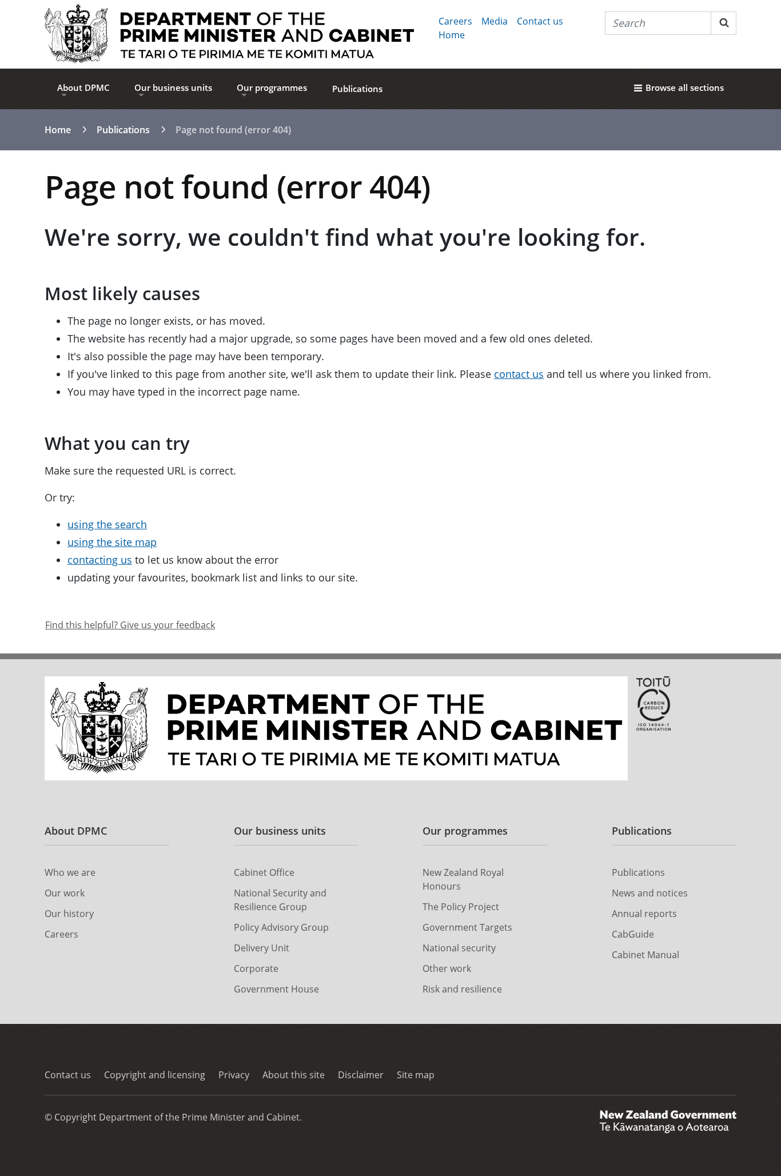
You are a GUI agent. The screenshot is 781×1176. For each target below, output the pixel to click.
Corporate (256, 968)
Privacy (233, 1075)
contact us (519, 374)
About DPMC (83, 87)
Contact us (540, 21)
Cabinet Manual (645, 954)
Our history (69, 913)
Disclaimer (361, 1075)
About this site (293, 1075)
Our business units (173, 87)
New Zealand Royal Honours (463, 879)
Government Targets (467, 927)
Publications (357, 88)
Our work (65, 893)
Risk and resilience (462, 989)
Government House (276, 989)
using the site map (112, 542)
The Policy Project (461, 906)
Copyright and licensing (154, 1075)
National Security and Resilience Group (280, 900)
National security (459, 948)
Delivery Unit (261, 948)
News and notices (650, 893)
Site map (416, 1075)
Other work (447, 968)
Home (452, 35)
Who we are (70, 872)
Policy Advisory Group (281, 927)
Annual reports (644, 913)
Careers (455, 21)
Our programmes (272, 87)
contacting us (99, 560)
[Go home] (229, 35)
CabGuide (633, 934)
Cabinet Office (264, 872)
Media (494, 21)
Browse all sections (684, 87)
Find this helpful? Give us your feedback (130, 625)
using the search (107, 524)
